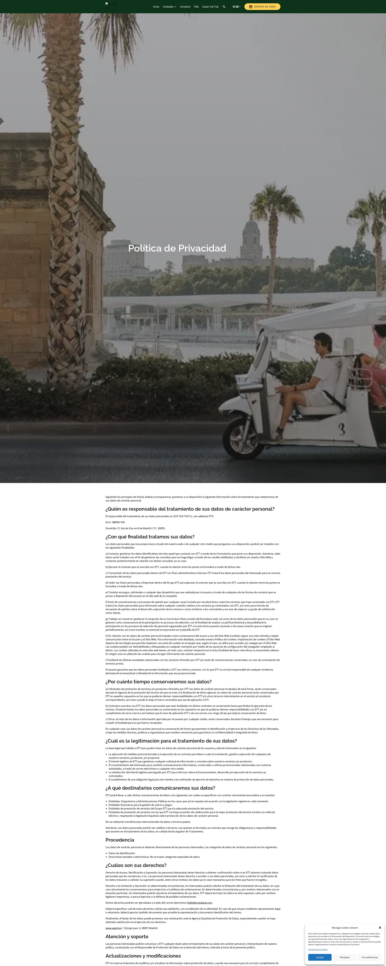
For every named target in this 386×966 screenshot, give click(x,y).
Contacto (185, 6)
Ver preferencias (370, 957)
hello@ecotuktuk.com (199, 902)
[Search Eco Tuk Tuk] (224, 6)
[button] (379, 927)
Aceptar (320, 957)
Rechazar (345, 957)
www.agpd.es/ (114, 928)
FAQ (196, 6)
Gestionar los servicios (317, 949)
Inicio (156, 6)
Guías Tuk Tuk (210, 6)
